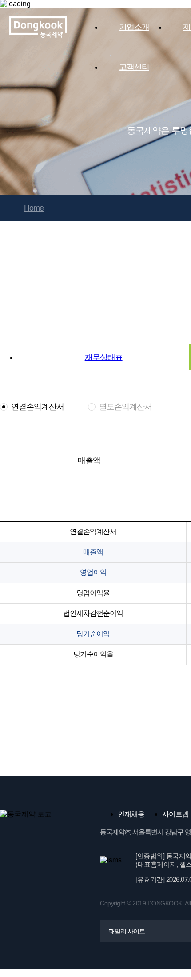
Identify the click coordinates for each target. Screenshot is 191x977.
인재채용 (131, 814)
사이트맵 (175, 814)
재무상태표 (104, 357)
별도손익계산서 (125, 406)
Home (34, 208)
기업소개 (134, 27)
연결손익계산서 (37, 406)
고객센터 (134, 67)
